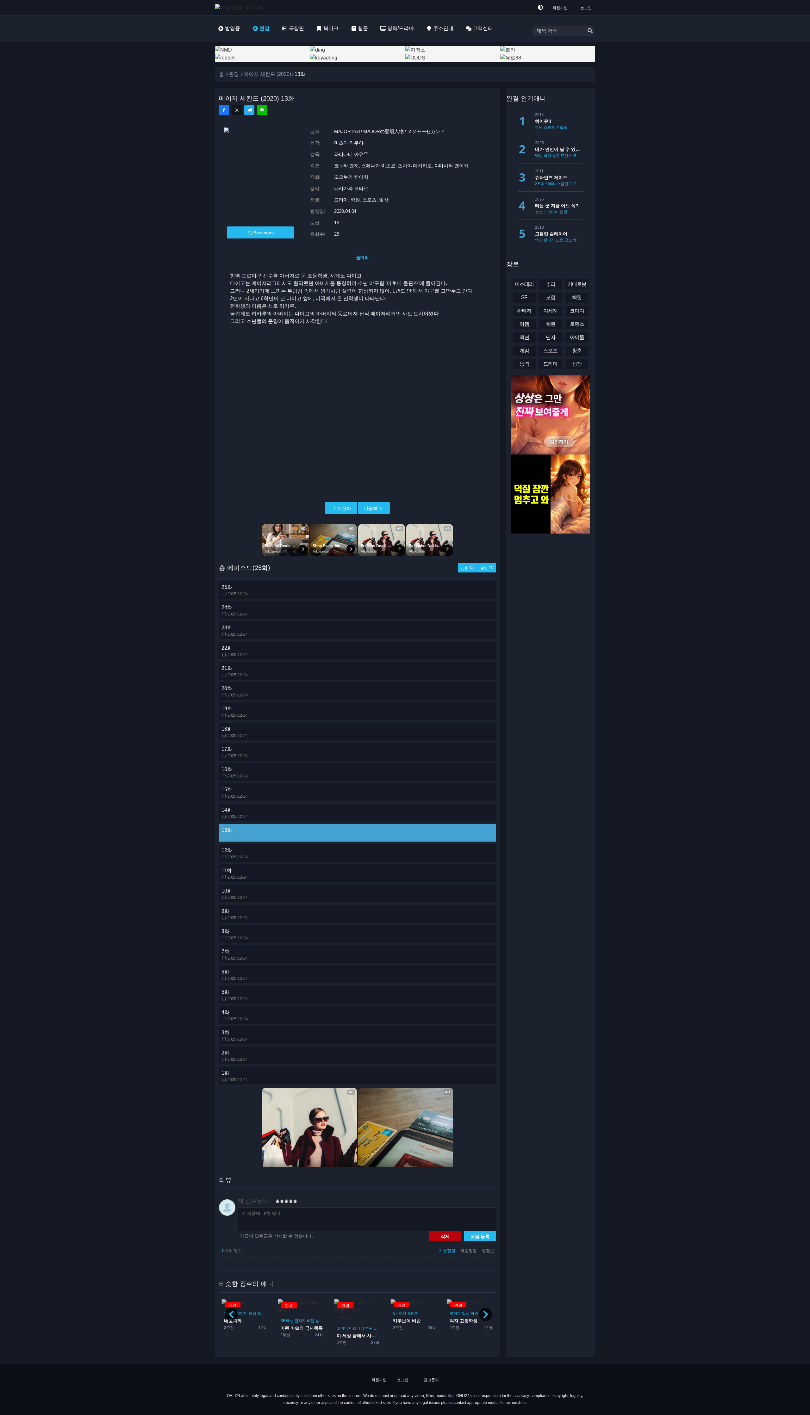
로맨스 (566, 155)
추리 (550, 284)
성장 (577, 364)
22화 (234, 651)
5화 (234, 995)
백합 (539, 155)
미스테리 (356, 1328)
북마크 (331, 28)
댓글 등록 (479, 1236)
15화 (234, 793)
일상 (466, 1313)
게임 (524, 350)
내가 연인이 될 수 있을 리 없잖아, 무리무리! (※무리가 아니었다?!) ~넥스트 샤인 (559, 149)
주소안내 (443, 28)
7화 (234, 955)
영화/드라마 (400, 28)
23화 (234, 631)
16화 (234, 772)
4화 (234, 1015)
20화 (234, 691)
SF (282, 1321)
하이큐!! (543, 121)
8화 (234, 934)
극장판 (296, 28)
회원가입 (560, 8)
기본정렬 (448, 1250)
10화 (234, 894)
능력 (319, 1321)
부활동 (561, 127)
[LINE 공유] (262, 110)
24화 (234, 610)
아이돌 (577, 337)
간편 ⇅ (467, 568)
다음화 (370, 508)
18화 (234, 732)
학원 (369, 1328)
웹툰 (363, 28)
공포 (568, 240)
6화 (234, 975)
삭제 (445, 1236)
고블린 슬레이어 (551, 233)
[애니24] (240, 8)
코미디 (242, 1313)
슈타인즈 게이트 (551, 177)
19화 (234, 712)
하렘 (252, 1313)
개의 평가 (232, 1250)
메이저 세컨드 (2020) (267, 74)
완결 (264, 28)
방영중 (232, 28)
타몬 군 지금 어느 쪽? (556, 205)
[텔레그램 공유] (249, 110)
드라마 (263, 1313)
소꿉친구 (564, 184)
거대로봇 (576, 284)
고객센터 (483, 28)
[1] (277, 1202)
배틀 (311, 1321)
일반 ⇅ (486, 568)
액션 (290, 1321)
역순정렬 (469, 1250)
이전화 (344, 508)
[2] (279, 1202)
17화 (234, 752)
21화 (234, 671)
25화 (234, 590)
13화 (234, 833)
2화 (234, 1056)
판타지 (300, 1321)
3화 (234, 1035)
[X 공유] (237, 110)
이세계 (550, 310)
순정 (563, 212)
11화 (234, 874)
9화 (234, 914)
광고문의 (431, 1380)
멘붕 (577, 240)
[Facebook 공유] (224, 110)
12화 (234, 853)
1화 (234, 1076)
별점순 (488, 1250)
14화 (234, 813)
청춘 (556, 155)
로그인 (586, 8)
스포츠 (549, 127)
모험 (560, 240)
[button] (485, 1314)
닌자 (550, 337)
